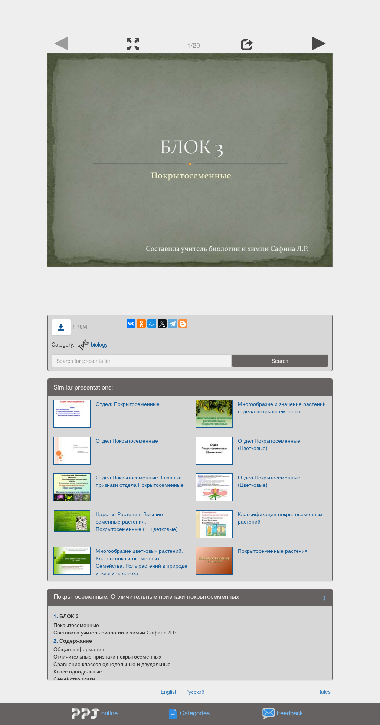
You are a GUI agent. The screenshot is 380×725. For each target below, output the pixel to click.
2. (55, 640)
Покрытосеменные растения (273, 550)
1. (55, 616)
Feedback (289, 713)
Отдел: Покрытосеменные (128, 403)
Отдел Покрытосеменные (127, 440)
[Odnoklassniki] (141, 323)
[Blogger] (182, 323)
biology (99, 344)
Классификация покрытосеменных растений (280, 517)
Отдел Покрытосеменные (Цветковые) (269, 444)
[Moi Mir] (151, 323)
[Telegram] (172, 323)
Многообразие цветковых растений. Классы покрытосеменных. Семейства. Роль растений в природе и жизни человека (141, 562)
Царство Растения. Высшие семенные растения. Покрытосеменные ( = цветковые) (137, 521)
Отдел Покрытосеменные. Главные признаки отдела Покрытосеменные (140, 480)
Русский (194, 691)
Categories (195, 713)
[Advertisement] (190, 16)
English (169, 691)
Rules (324, 691)
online (109, 712)
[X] (162, 323)
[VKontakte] (131, 323)
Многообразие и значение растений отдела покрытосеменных (282, 407)
